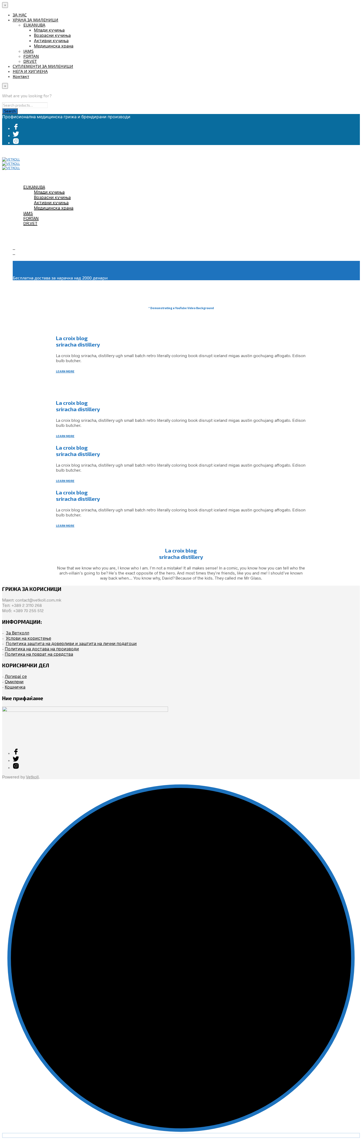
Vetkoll (32, 776)
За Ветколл (17, 632)
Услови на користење (28, 638)
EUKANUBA (34, 24)
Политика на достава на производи (42, 648)
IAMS (28, 51)
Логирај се (16, 676)
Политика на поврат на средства (39, 653)
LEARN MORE (65, 371)
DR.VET (30, 61)
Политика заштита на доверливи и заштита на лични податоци (71, 643)
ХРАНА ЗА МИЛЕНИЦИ (35, 19)
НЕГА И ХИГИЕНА (30, 71)
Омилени (14, 681)
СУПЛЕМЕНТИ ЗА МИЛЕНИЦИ (43, 66)
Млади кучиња (49, 29)
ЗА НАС (20, 14)
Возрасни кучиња (52, 35)
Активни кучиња (51, 40)
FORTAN (31, 56)
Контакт (21, 76)
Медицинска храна (53, 45)
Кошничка (15, 686)
